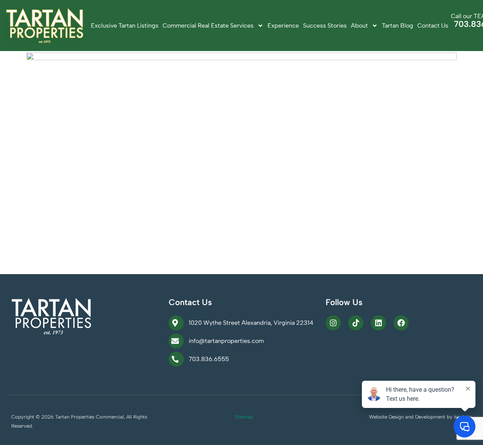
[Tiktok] (355, 322)
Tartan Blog (397, 25)
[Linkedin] (378, 322)
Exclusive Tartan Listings (124, 25)
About (359, 25)
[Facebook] (401, 322)
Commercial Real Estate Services (208, 25)
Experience (283, 25)
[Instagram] (333, 322)
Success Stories (325, 25)
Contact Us (432, 25)
